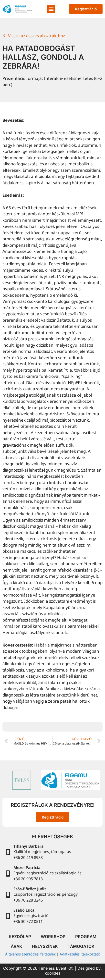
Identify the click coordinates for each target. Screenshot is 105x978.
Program (85, 936)
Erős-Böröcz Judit (29, 889)
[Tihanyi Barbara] (8, 852)
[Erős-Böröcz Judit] (8, 895)
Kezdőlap (20, 936)
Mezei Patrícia (26, 867)
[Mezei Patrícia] (8, 873)
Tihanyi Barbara (28, 846)
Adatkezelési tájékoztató (80, 954)
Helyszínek (45, 946)
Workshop (53, 936)
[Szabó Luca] (8, 916)
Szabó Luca (23, 910)
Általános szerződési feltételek (30, 954)
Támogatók (81, 946)
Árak (16, 946)
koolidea (53, 973)
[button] (51, 9)
